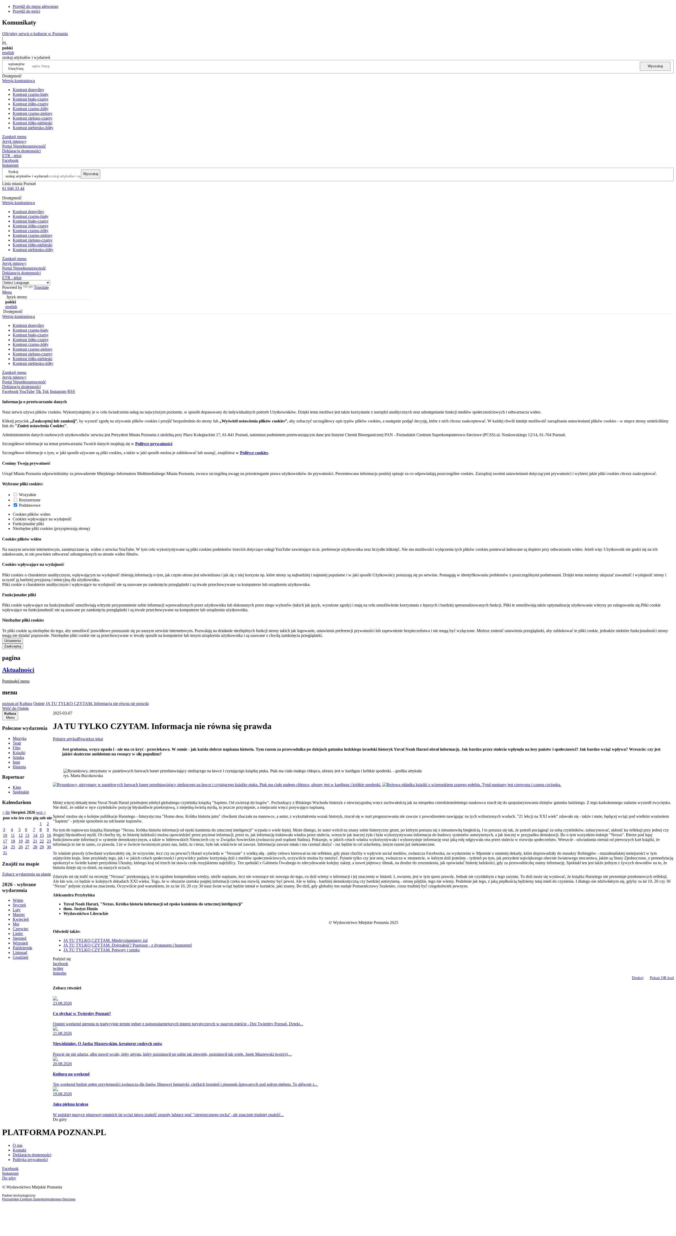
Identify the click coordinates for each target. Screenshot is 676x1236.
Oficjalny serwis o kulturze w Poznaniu (35, 33)
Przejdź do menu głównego (35, 6)
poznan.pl (10, 703)
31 (5, 852)
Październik (22, 948)
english (8, 52)
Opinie (39, 703)
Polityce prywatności (153, 443)
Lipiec (18, 933)
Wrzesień (20, 943)
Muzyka (19, 738)
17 (5, 841)
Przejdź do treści (26, 11)
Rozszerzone (29, 500)
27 (27, 847)
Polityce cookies (254, 452)
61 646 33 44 (13, 188)
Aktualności (18, 669)
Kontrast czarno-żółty (31, 108)
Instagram (10, 165)
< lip (6, 812)
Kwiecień (21, 919)
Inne (16, 762)
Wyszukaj (655, 66)
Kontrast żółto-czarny (31, 104)
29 (42, 847)
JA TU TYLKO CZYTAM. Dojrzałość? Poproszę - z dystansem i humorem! (127, 945)
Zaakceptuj (12, 646)
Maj (16, 924)
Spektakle (21, 792)
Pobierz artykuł (65, 739)
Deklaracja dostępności (32, 1155)
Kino (17, 787)
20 (27, 841)
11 (13, 835)
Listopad (20, 952)
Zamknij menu (14, 136)
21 (35, 841)
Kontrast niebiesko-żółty (33, 127)
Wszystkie (27, 494)
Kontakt (19, 1150)
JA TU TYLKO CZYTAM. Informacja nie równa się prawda (97, 703)
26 (20, 847)
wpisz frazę (20, 66)
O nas (17, 1145)
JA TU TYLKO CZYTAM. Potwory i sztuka (101, 950)
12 (20, 835)
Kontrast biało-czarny (31, 99)
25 (13, 847)
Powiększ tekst (90, 739)
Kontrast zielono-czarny (33, 118)
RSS (71, 391)
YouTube (27, 391)
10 (5, 835)
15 (42, 835)
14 (35, 835)
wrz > (41, 812)
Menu (7, 292)
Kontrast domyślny (28, 89)
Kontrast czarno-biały (31, 94)
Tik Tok (42, 391)
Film (16, 748)
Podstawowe (29, 505)
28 (35, 847)
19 (20, 841)
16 (49, 835)
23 (49, 841)
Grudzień (20, 957)
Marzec (19, 914)
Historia (19, 767)
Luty (17, 910)
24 (5, 847)
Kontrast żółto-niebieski (32, 123)
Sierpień (19, 938)
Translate (41, 287)
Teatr (17, 743)
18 (13, 841)
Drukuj (638, 978)
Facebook (10, 160)
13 (27, 835)
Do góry (60, 1119)
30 (49, 847)
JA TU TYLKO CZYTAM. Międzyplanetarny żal (105, 940)
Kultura (26, 703)
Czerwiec (21, 929)
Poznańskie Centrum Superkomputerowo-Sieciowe (39, 1199)
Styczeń (19, 905)
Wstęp (18, 900)
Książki (19, 752)
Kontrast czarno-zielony (33, 113)
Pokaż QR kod (662, 978)
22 (42, 841)
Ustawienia (12, 641)
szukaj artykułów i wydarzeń (27, 176)
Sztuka (18, 757)
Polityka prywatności (30, 1159)
